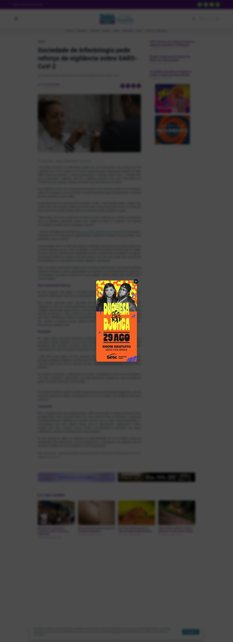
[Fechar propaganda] (135, 281)
